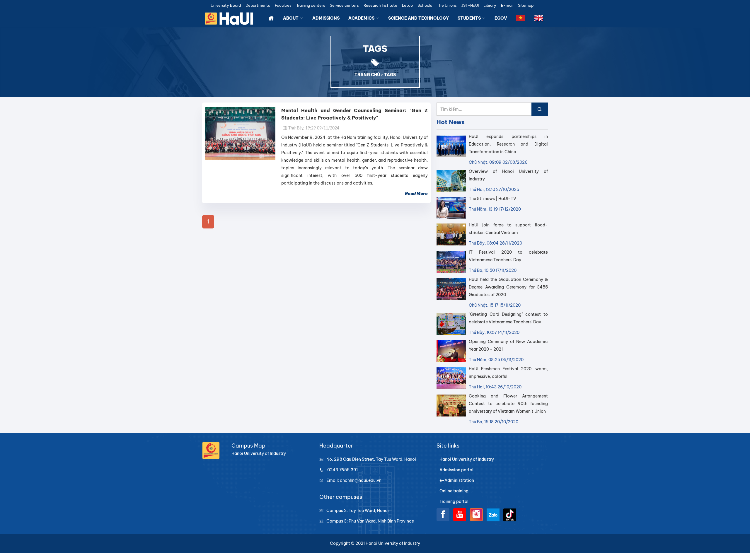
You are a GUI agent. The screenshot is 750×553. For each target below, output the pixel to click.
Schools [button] (424, 5)
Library (489, 5)
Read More (416, 193)
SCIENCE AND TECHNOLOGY (418, 18)
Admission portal (456, 469)
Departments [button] (258, 5)
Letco (407, 5)
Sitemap (525, 5)
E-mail (507, 5)
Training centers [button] (310, 5)
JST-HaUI (470, 5)
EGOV (501, 18)
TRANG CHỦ (367, 74)
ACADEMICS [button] (361, 18)
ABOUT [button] (291, 18)
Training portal (453, 501)
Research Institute (380, 5)
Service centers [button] (344, 5)
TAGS (390, 74)
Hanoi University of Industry (466, 459)
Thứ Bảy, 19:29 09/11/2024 (313, 128)
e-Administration (456, 480)
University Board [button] (226, 5)
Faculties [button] (283, 5)
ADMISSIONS (326, 18)
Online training (453, 491)
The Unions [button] (447, 5)
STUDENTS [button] (470, 18)
